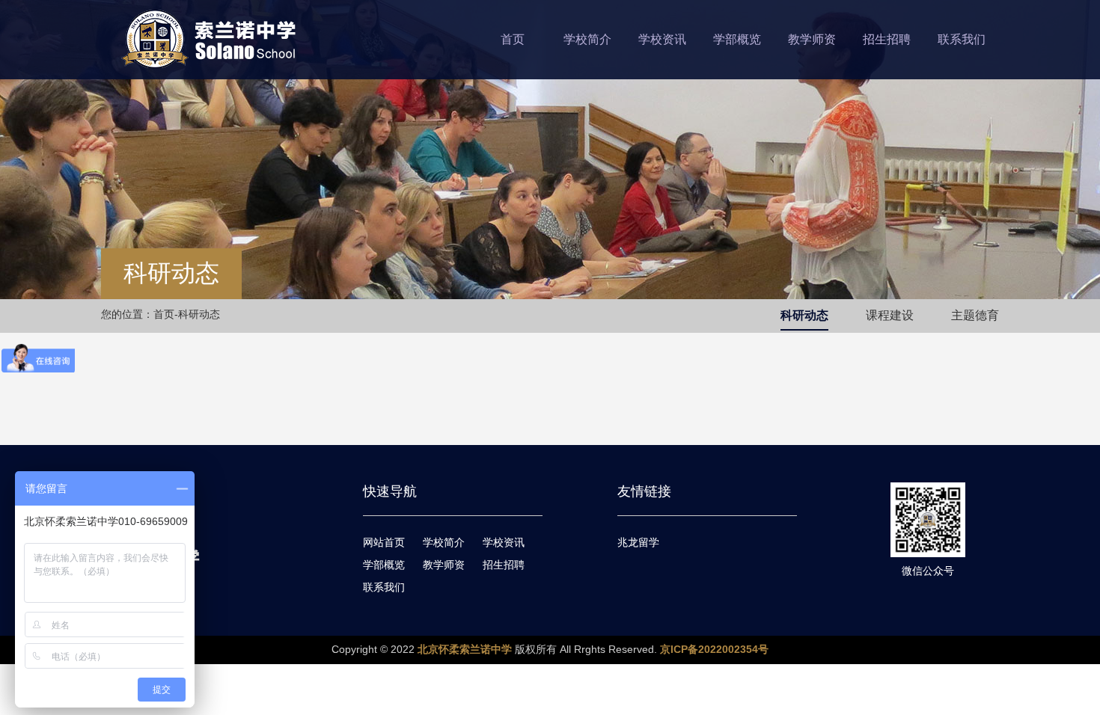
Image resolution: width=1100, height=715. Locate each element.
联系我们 (962, 39)
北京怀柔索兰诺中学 (465, 649)
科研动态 (804, 315)
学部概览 (737, 39)
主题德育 (975, 315)
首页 (513, 39)
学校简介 (587, 39)
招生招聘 (887, 39)
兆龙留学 (638, 542)
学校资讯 (662, 39)
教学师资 (812, 39)
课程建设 (890, 315)
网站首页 (384, 542)
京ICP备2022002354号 (714, 649)
